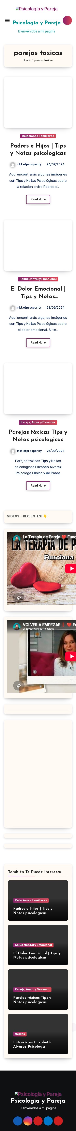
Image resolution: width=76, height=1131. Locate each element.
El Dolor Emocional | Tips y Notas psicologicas (38, 296)
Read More (38, 199)
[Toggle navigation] (7, 20)
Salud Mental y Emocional (38, 279)
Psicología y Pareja (37, 23)
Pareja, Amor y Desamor (38, 422)
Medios (20, 1034)
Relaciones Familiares (38, 136)
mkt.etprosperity (29, 164)
